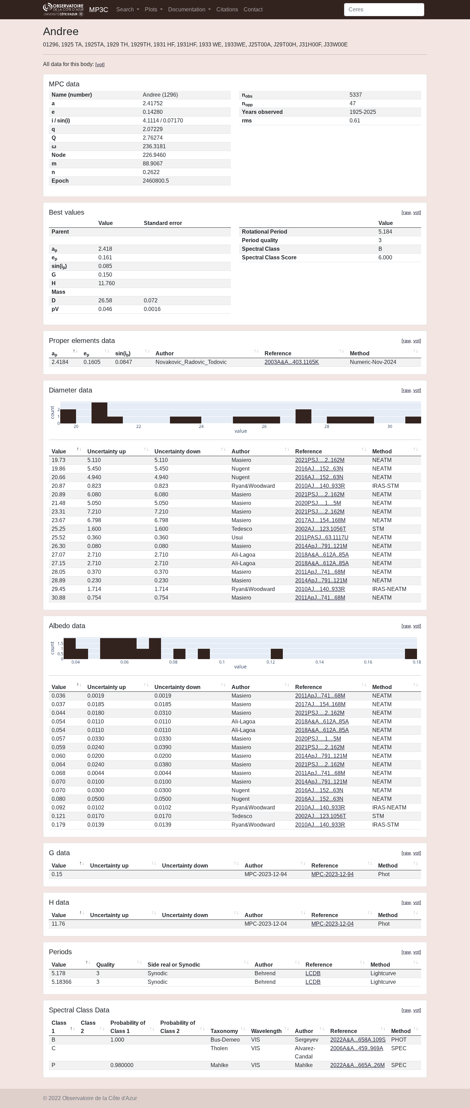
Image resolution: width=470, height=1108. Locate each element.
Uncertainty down (177, 451)
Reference (278, 353)
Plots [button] (152, 9)
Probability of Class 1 (127, 1027)
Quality (105, 965)
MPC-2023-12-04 (332, 924)
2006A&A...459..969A (356, 1048)
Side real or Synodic (174, 965)
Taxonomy (224, 1031)
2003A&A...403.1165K (292, 362)
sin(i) (122, 354)
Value (59, 451)
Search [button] (125, 9)
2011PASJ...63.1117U (322, 537)
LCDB (313, 973)
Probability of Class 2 (177, 1027)
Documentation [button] (187, 9)
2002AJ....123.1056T (320, 529)
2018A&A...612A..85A (322, 555)
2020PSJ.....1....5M (318, 503)
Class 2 (88, 1027)
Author (165, 353)
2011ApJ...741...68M (320, 572)
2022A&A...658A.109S (358, 1040)
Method (360, 353)
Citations (227, 9)
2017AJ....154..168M (320, 520)
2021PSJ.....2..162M (319, 460)
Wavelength (266, 1031)
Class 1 (59, 1027)
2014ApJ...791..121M (321, 546)
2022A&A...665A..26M (357, 1065)
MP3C (98, 9)
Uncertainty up (106, 451)
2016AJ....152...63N (319, 469)
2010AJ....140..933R (320, 486)
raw (406, 212)
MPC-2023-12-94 (332, 874)
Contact (253, 9)
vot (100, 64)
